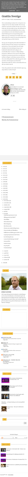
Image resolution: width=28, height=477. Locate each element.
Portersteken (10, 474)
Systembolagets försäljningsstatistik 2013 (15, 454)
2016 (4, 188)
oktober (6, 205)
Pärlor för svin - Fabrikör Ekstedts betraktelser (11, 360)
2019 (4, 181)
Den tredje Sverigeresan (8, 362)
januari (5, 259)
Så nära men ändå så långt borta (11, 228)
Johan (8, 19)
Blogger (16, 434)
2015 (4, 190)
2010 (4, 262)
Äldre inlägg (22, 109)
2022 (4, 175)
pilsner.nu (5, 342)
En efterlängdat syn (8, 237)
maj (5, 251)
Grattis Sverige (7, 243)
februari (6, 257)
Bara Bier (5, 349)
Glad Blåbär (6, 219)
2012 (4, 197)
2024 (4, 170)
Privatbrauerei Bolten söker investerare (12, 350)
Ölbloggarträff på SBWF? (10, 217)
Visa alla (25, 366)
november (6, 202)
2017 (4, 186)
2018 (4, 184)
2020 (4, 179)
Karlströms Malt (7, 337)
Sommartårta (7, 241)
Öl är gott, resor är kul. (8, 354)
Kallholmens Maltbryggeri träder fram (13, 232)
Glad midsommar (8, 221)
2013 (4, 194)
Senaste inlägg (6, 109)
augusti (6, 209)
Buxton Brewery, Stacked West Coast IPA (12, 338)
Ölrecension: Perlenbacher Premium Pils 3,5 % (16, 379)
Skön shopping (7, 223)
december (6, 200)
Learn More (12, 10)
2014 (4, 192)
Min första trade (7, 226)
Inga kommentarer (17, 19)
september (6, 207)
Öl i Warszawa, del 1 (7, 355)
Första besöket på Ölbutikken (11, 230)
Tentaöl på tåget (8, 247)
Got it (18, 10)
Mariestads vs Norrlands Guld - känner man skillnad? (17, 395)
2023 (4, 173)
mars (5, 255)
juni (5, 213)
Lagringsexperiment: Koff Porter (12, 234)
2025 (4, 168)
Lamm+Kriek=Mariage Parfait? (11, 239)
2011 (4, 199)
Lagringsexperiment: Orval (10, 215)
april (5, 253)
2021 (4, 177)
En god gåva (7, 245)
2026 (4, 166)
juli (5, 211)
